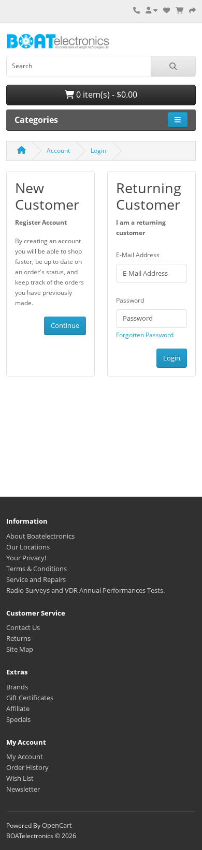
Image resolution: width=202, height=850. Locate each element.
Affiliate (18, 708)
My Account (24, 756)
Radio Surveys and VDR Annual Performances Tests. (85, 590)
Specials (18, 719)
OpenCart (57, 825)
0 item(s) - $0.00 (105, 94)
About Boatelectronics (40, 536)
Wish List (20, 778)
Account (58, 150)
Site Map (19, 649)
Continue (65, 325)
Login (98, 150)
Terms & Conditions (36, 568)
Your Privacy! (26, 557)
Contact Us (23, 627)
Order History (27, 767)
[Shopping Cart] (179, 10)
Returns (18, 638)
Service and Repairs (36, 579)
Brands (17, 686)
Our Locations (28, 547)
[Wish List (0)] (166, 10)
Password (130, 300)
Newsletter (23, 789)
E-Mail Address (138, 254)
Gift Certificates (29, 697)
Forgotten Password (145, 334)
